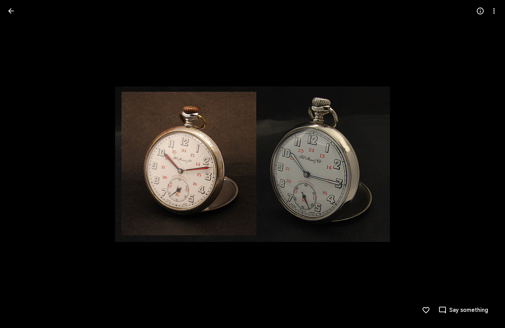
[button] (19, 164)
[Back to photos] (11, 11)
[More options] (494, 11)
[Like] (426, 310)
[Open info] (480, 11)
